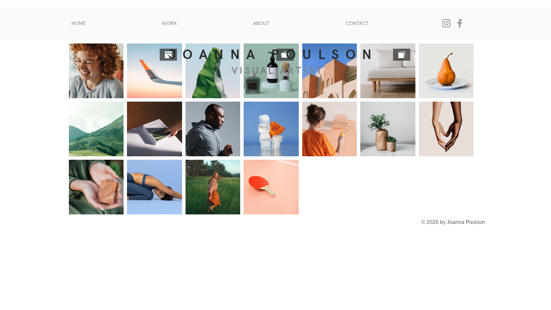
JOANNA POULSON (273, 55)
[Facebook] (459, 23)
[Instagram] (446, 23)
